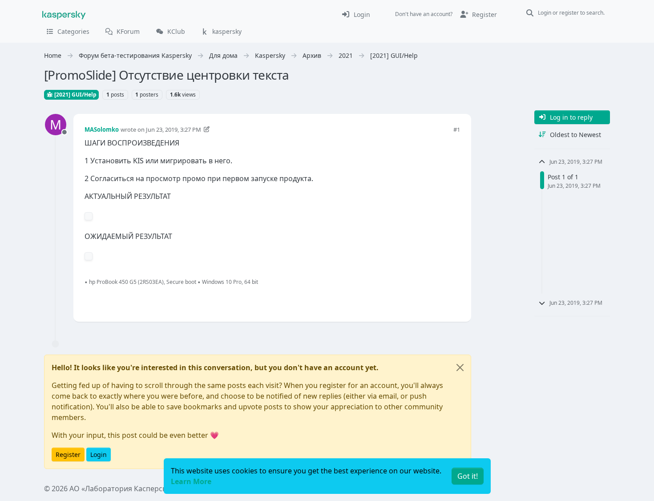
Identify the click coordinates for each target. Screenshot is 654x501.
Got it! (467, 476)
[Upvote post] (421, 300)
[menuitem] (356, 14)
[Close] (460, 367)
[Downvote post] (452, 300)
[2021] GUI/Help (75, 94)
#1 (456, 129)
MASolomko (102, 129)
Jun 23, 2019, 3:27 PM (173, 129)
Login (98, 454)
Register (68, 454)
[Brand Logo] (64, 14)
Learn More (191, 481)
